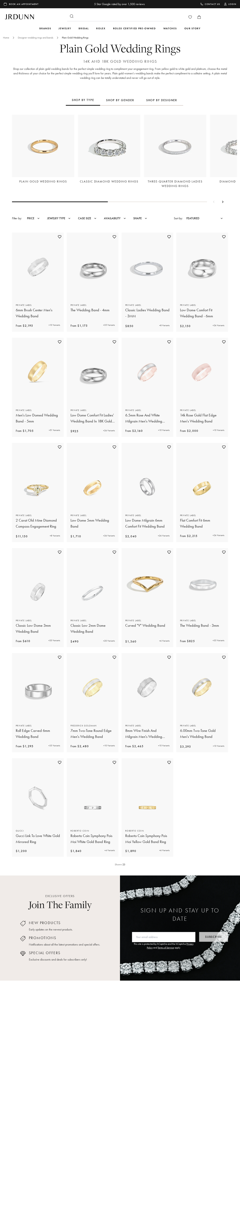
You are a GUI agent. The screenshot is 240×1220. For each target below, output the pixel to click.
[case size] (95, 218)
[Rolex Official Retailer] (222, 17)
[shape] (145, 218)
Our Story (192, 28)
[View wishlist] (190, 17)
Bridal (84, 28)
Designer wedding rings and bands (35, 37)
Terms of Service (166, 947)
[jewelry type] (69, 218)
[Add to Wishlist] (60, 237)
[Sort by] (221, 218)
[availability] (124, 218)
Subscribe (213, 937)
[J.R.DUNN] (19, 16)
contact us (212, 4)
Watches (170, 28)
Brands (45, 28)
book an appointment (23, 4)
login (232, 4)
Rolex (100, 28)
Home (6, 37)
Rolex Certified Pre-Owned (134, 28)
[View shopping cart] (199, 17)
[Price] (38, 218)
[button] (214, 201)
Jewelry (64, 28)
